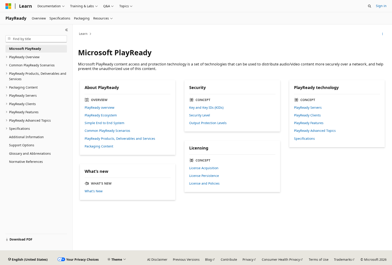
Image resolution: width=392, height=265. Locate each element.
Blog (208, 259)
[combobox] (36, 39)
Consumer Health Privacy (281, 259)
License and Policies (204, 183)
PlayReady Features (308, 123)
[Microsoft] (8, 6)
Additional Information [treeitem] (26, 137)
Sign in (381, 6)
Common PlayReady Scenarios (107, 131)
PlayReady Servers (308, 108)
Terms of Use (318, 259)
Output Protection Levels (208, 123)
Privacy (248, 259)
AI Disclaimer (157, 259)
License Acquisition (203, 168)
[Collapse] (67, 30)
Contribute (229, 259)
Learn (83, 33)
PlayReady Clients (307, 115)
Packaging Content (99, 146)
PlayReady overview (99, 108)
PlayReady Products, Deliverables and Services (120, 139)
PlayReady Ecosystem (101, 115)
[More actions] (383, 34)
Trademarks (343, 259)
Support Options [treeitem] (21, 145)
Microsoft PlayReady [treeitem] (25, 48)
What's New (94, 191)
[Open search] (369, 6)
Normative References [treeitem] (26, 161)
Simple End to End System (104, 123)
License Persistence (204, 176)
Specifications (304, 139)
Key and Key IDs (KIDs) (206, 108)
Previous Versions (186, 259)
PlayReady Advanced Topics (315, 131)
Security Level (199, 115)
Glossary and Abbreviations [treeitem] (30, 153)
